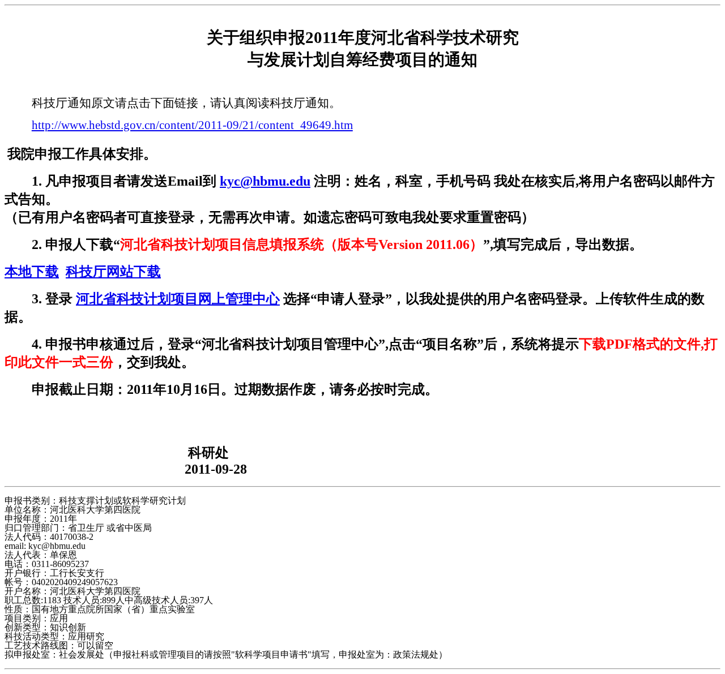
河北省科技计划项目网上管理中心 (178, 298)
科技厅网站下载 (113, 271)
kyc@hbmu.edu (265, 181)
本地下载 (32, 271)
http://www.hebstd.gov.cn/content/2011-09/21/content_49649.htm (192, 125)
